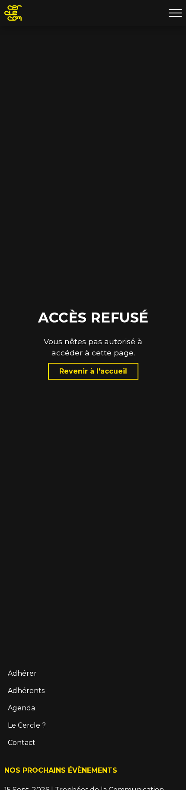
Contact (21, 742)
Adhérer (22, 673)
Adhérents (26, 691)
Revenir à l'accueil (93, 371)
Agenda (21, 708)
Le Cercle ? (27, 725)
